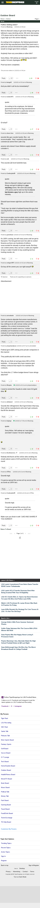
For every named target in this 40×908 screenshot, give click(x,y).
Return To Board (6, 529)
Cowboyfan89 (11, 173)
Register (4, 860)
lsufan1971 (10, 96)
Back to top (4, 865)
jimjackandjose (11, 346)
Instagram (18, 706)
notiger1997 (10, 263)
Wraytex (9, 385)
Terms (32, 871)
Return (3, 19)
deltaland (10, 402)
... (17, 77)
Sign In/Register (34, 865)
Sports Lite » (5, 618)
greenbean (10, 234)
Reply (3, 78)
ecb (8, 159)
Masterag (9, 27)
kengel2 (9, 82)
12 (12, 78)
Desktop (22, 868)
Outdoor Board (7, 15)
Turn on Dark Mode (20, 877)
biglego (9, 421)
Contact (25, 871)
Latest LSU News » (7, 580)
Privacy (8, 871)
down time (10, 133)
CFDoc (9, 472)
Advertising (16, 871)
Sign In (3, 856)
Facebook (5, 706)
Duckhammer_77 (12, 453)
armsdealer (10, 315)
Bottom (8, 19)
